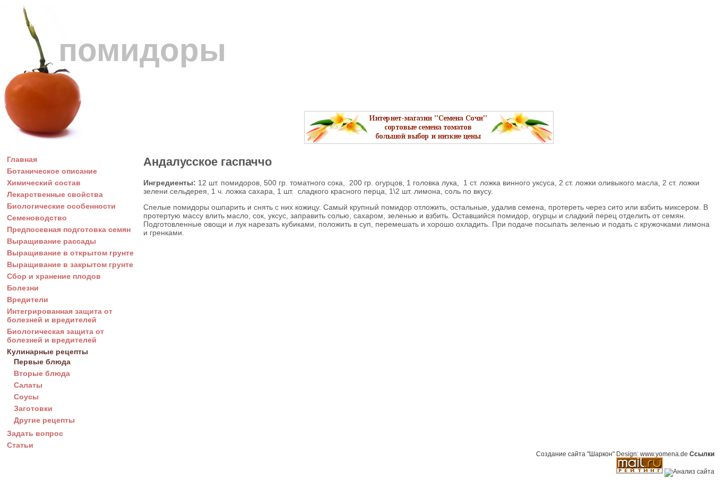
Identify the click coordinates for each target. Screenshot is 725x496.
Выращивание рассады (51, 241)
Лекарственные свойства (55, 194)
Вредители (27, 299)
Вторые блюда (42, 373)
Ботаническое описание (52, 171)
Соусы (26, 396)
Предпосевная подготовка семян (69, 229)
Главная (22, 159)
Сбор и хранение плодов (54, 276)
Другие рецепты (44, 420)
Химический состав (44, 182)
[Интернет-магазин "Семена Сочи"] (429, 141)
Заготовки (33, 408)
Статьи (20, 445)
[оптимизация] (689, 471)
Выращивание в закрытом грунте (70, 264)
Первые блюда (42, 361)
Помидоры (142, 50)
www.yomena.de (664, 454)
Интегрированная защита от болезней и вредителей (60, 315)
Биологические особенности (61, 206)
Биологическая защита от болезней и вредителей (55, 335)
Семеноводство (37, 217)
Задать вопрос (35, 433)
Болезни (23, 288)
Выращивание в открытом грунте (70, 253)
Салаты (28, 385)
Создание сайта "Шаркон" (575, 454)
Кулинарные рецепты (47, 351)
